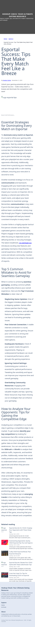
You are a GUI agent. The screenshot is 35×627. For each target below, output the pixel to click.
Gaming (11, 39)
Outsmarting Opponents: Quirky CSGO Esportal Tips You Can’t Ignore (21, 542)
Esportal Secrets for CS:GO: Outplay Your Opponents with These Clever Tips (20, 530)
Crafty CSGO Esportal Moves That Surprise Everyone (20, 553)
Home (5, 39)
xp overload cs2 (25, 243)
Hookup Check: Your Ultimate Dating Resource (17, 15)
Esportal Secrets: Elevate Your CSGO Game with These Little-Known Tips (20, 564)
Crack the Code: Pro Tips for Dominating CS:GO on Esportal (19, 574)
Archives (3, 607)
